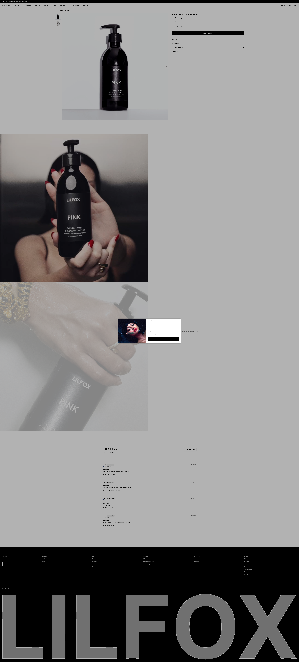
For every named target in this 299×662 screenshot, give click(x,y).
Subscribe (163, 339)
